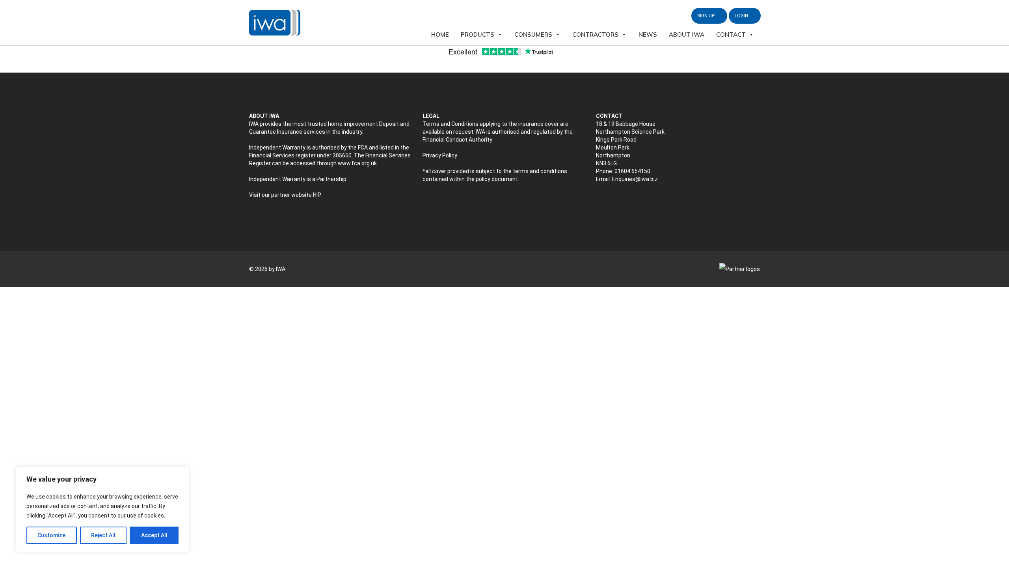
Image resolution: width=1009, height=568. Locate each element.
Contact (731, 34)
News (648, 34)
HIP (316, 195)
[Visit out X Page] (599, 200)
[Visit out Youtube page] (633, 200)
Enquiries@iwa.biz (635, 179)
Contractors (595, 34)
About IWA (686, 34)
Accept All (154, 535)
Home (440, 34)
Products (477, 34)
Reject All (103, 535)
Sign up (706, 16)
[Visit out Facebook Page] (616, 200)
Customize (51, 535)
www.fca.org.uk (357, 163)
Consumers (533, 34)
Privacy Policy (440, 155)
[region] (102, 509)
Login (742, 16)
